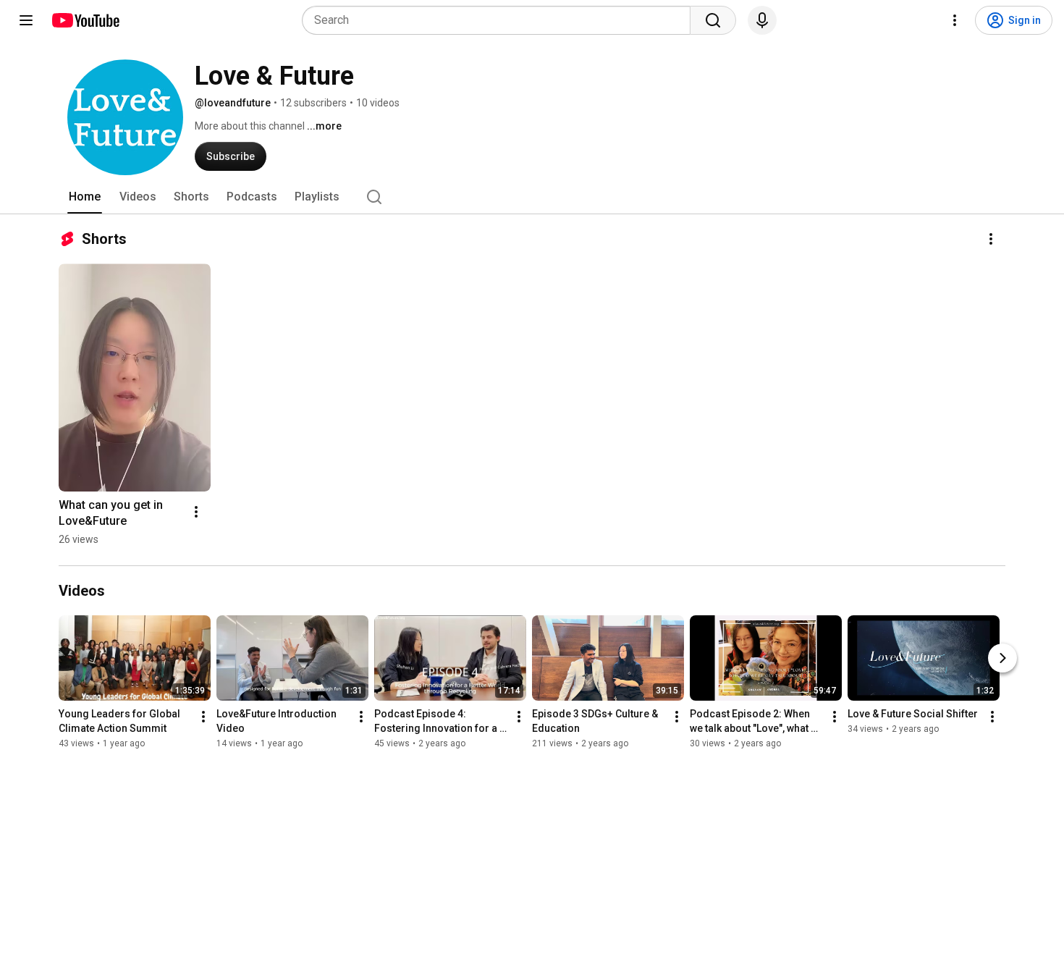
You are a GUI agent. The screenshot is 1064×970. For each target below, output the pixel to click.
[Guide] (26, 20)
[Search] (713, 20)
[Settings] (954, 20)
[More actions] (990, 238)
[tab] (84, 197)
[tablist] (532, 197)
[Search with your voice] (762, 20)
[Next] (1002, 658)
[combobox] (500, 20)
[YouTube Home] (85, 20)
